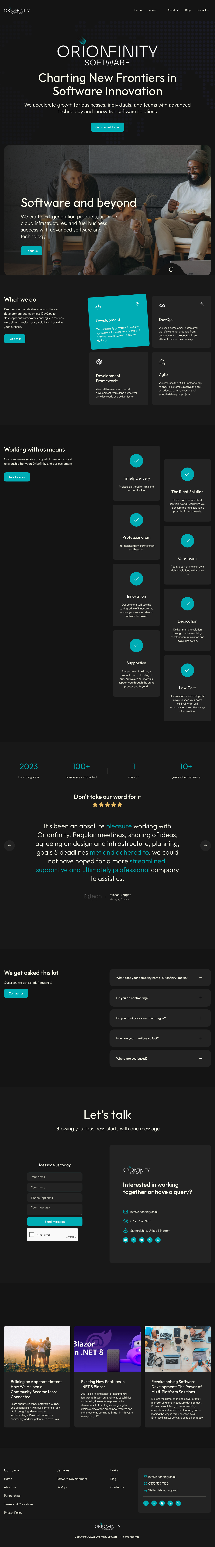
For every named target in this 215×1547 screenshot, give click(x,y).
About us (32, 251)
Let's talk (15, 339)
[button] (154, 10)
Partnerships (12, 1495)
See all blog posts (194, 1308)
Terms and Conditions (18, 1504)
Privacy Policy (13, 1512)
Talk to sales (17, 477)
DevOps (62, 1487)
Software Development (72, 1479)
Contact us (203, 10)
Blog (188, 10)
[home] (17, 10)
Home (138, 10)
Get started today (107, 127)
